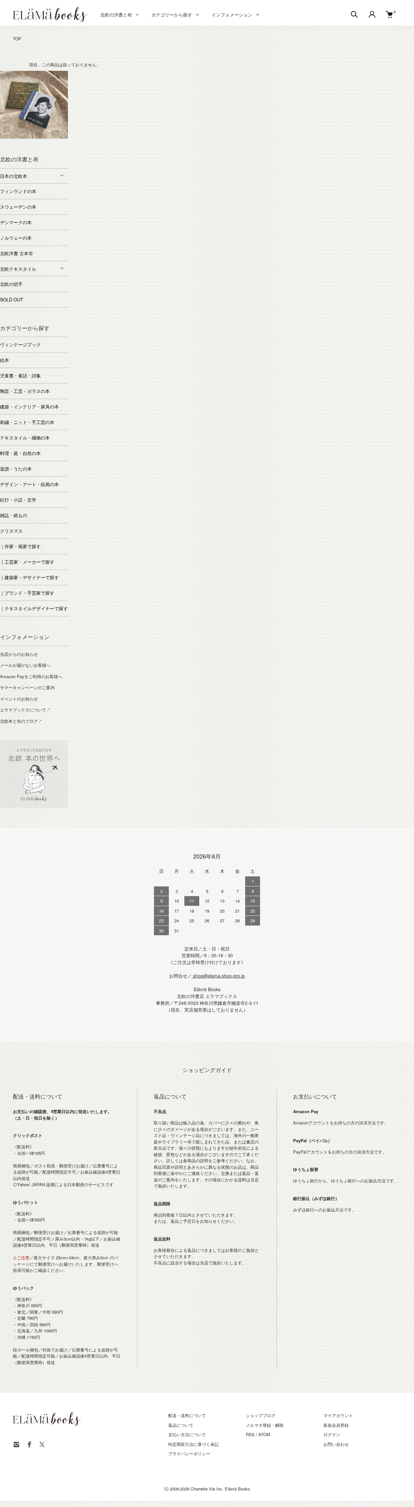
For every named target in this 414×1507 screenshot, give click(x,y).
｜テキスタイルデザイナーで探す (34, 608)
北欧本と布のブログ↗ (21, 721)
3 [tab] (24, 137)
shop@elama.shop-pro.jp (218, 975)
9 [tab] (39, 143)
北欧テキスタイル (18, 269)
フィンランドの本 (18, 191)
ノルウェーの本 (16, 237)
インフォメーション (232, 14)
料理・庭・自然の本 (20, 453)
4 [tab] (34, 137)
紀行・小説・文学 (18, 499)
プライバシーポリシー (189, 1453)
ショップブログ (260, 1415)
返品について (180, 1425)
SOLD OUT (11, 299)
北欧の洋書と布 (116, 14)
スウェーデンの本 (18, 206)
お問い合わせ (336, 1444)
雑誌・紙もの (13, 515)
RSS (250, 1434)
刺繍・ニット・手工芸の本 (27, 422)
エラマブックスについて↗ (25, 710)
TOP (17, 39)
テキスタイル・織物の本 (25, 437)
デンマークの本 (16, 222)
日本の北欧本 (13, 176)
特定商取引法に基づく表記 (193, 1444)
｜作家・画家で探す (20, 546)
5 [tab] (43, 137)
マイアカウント (338, 1415)
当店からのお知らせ (19, 654)
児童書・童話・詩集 (20, 375)
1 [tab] (5, 137)
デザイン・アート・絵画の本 (29, 484)
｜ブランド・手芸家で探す (27, 593)
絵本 (4, 360)
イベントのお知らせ (19, 699)
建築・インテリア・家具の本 (29, 406)
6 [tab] (53, 137)
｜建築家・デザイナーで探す (29, 577)
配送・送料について (187, 1415)
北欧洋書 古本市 (16, 253)
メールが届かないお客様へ (25, 665)
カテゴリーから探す (171, 14)
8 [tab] (29, 143)
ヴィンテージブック (20, 344)
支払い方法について (187, 1434)
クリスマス (11, 530)
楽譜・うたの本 (16, 468)
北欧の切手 (11, 284)
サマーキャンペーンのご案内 (27, 687)
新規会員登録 (336, 1425)
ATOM (264, 1434)
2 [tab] (14, 137)
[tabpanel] (34, 105)
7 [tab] (63, 137)
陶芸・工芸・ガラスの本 (25, 391)
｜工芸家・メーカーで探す (27, 561)
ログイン (331, 1434)
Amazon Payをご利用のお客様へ (31, 676)
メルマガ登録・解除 (265, 1425)
